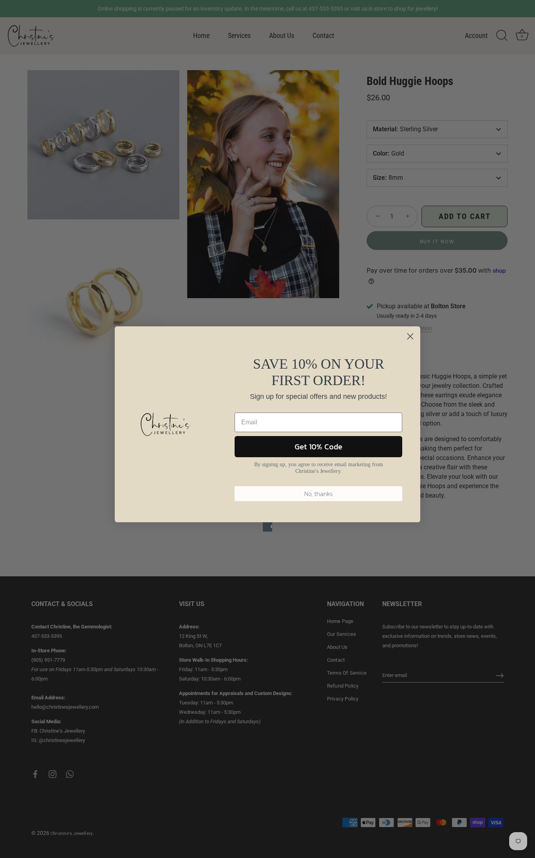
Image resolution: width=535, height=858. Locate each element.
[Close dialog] (410, 336)
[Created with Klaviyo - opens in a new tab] (267, 527)
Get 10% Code (318, 447)
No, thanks (318, 493)
